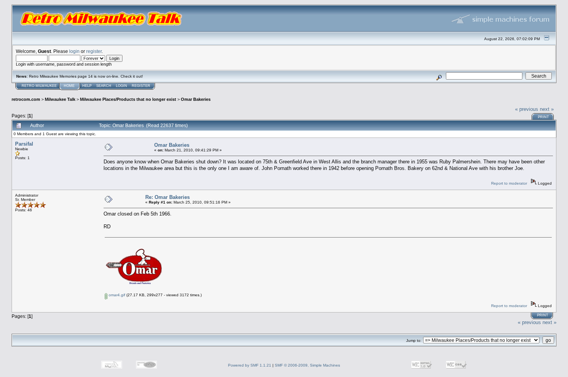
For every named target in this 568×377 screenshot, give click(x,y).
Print (543, 117)
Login (121, 86)
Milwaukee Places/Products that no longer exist (128, 99)
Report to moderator (509, 183)
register (94, 51)
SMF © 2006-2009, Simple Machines (307, 365)
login (74, 51)
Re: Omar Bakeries (167, 197)
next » (547, 109)
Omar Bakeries (196, 99)
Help (87, 86)
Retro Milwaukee (39, 86)
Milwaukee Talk (60, 99)
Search (103, 86)
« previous (526, 109)
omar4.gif (116, 295)
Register (141, 86)
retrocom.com (26, 99)
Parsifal (24, 144)
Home (69, 86)
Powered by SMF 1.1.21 (249, 365)
